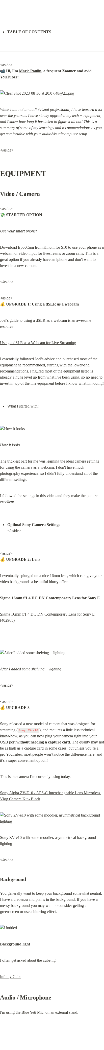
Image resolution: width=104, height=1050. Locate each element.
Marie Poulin (30, 71)
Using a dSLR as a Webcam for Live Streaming (38, 343)
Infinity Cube (10, 976)
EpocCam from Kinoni (36, 247)
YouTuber (8, 77)
